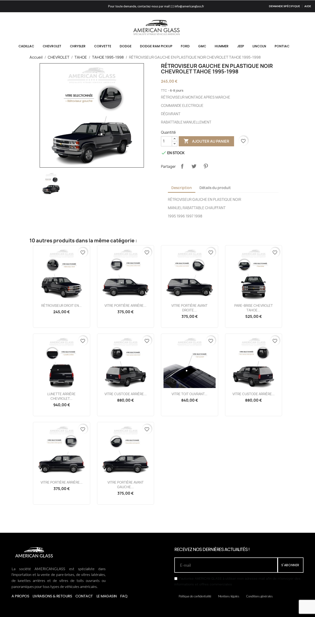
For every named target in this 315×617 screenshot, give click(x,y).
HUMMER (222, 46)
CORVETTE (102, 46)
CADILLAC (26, 46)
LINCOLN (259, 46)
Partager (182, 166)
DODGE (125, 46)
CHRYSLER (78, 46)
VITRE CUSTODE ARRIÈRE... (125, 394)
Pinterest (205, 166)
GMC (202, 46)
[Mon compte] (283, 30)
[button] (275, 29)
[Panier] (290, 29)
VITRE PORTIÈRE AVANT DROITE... (189, 307)
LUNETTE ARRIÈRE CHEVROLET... (61, 396)
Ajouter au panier (206, 141)
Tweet (194, 166)
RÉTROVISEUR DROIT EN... (61, 305)
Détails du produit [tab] (215, 187)
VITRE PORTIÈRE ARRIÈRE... (125, 305)
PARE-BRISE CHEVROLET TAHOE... (253, 307)
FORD (185, 46)
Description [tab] (181, 187)
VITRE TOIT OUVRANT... (189, 394)
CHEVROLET (52, 46)
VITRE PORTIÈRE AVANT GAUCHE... (125, 484)
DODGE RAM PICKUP (156, 46)
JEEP (240, 46)
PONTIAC (282, 46)
